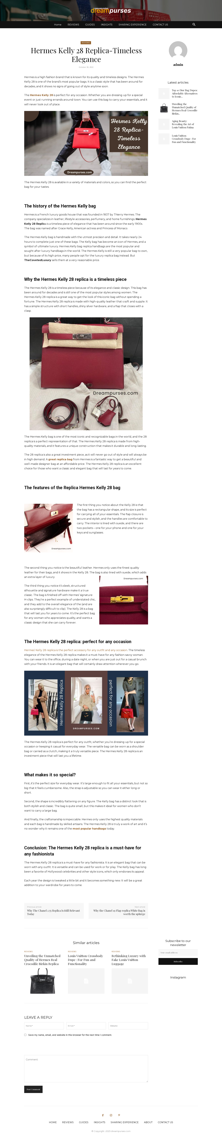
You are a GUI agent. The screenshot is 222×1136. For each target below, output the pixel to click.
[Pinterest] (119, 1115)
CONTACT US (160, 24)
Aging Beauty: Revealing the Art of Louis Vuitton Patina (183, 124)
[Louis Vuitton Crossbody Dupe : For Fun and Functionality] (164, 138)
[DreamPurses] (111, 11)
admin (178, 64)
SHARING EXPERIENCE (133, 24)
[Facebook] (103, 1115)
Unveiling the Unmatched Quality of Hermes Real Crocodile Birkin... (184, 108)
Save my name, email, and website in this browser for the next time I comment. (70, 1034)
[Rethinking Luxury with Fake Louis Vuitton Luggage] (130, 981)
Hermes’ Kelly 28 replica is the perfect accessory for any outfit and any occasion (75, 650)
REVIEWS (73, 24)
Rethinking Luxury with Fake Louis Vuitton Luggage (129, 960)
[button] (194, 24)
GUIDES (90, 24)
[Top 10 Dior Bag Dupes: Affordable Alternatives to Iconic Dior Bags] (164, 93)
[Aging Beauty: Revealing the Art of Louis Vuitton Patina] (164, 124)
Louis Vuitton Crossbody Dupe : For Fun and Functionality (184, 139)
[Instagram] (111, 1115)
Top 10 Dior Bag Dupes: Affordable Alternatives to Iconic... (184, 93)
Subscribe (178, 961)
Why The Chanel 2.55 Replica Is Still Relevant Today (53, 912)
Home (57, 24)
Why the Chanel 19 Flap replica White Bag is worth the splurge (119, 912)
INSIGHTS (106, 24)
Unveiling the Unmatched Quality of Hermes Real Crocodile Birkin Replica (42, 960)
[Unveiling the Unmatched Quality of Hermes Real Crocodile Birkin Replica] (164, 108)
